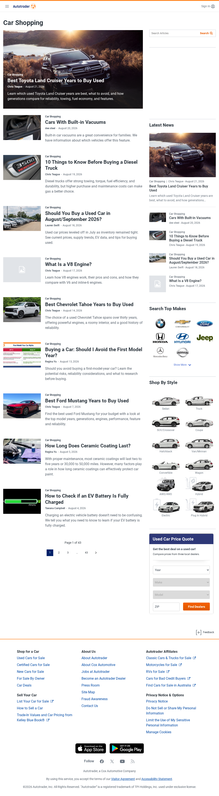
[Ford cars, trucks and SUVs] (205, 323)
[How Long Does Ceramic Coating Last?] (22, 451)
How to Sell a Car (30, 708)
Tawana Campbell (55, 508)
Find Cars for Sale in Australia (168, 685)
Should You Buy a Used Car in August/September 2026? (77, 216)
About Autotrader (94, 658)
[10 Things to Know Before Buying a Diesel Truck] (22, 167)
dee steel (50, 128)
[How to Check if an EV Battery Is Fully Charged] (22, 501)
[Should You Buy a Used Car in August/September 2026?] (22, 218)
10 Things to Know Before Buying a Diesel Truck (189, 238)
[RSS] (132, 761)
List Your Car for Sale (33, 701)
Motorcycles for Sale (161, 665)
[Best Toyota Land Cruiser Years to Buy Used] (182, 155)
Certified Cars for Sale (33, 665)
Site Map (88, 692)
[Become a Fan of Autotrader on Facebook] (101, 761)
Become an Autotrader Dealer (103, 678)
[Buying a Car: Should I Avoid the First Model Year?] (22, 354)
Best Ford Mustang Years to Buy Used (87, 401)
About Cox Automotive (98, 665)
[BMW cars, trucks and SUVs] (160, 323)
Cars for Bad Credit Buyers (166, 678)
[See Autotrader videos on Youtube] (122, 761)
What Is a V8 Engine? (68, 264)
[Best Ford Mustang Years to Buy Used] (22, 405)
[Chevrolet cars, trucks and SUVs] (182, 323)
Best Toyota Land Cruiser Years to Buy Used (55, 80)
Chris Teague (14, 86)
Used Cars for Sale (31, 658)
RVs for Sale (155, 672)
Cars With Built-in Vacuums (75, 122)
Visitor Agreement (123, 779)
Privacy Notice (157, 701)
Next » (96, 552)
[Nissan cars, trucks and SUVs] (182, 352)
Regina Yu (51, 361)
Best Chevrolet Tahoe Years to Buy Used (89, 304)
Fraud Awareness (94, 699)
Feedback (208, 632)
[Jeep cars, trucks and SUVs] (205, 338)
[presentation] (125, 748)
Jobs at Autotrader (95, 672)
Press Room (90, 685)
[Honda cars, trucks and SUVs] (160, 338)
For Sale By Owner (30, 678)
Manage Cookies (158, 732)
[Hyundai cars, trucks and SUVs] (182, 338)
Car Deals (24, 685)
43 (86, 552)
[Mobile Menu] (7, 6)
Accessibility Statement (156, 779)
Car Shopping (15, 74)
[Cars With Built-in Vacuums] (22, 127)
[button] (208, 6)
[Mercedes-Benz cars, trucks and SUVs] (160, 352)
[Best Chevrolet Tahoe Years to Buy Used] (22, 309)
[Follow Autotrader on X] (112, 761)
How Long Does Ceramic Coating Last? (87, 446)
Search (204, 33)
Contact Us (89, 706)
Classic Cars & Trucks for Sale (168, 658)
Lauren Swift (52, 225)
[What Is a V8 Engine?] (22, 269)
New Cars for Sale (30, 672)
